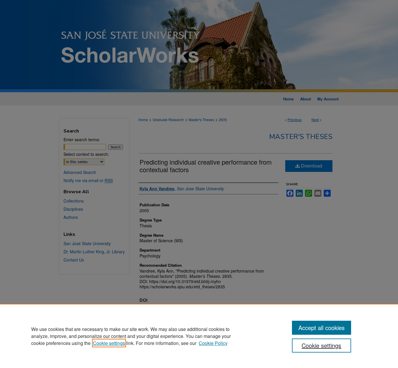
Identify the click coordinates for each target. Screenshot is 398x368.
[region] (199, 336)
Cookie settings (109, 343)
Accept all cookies (321, 327)
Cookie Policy (213, 343)
